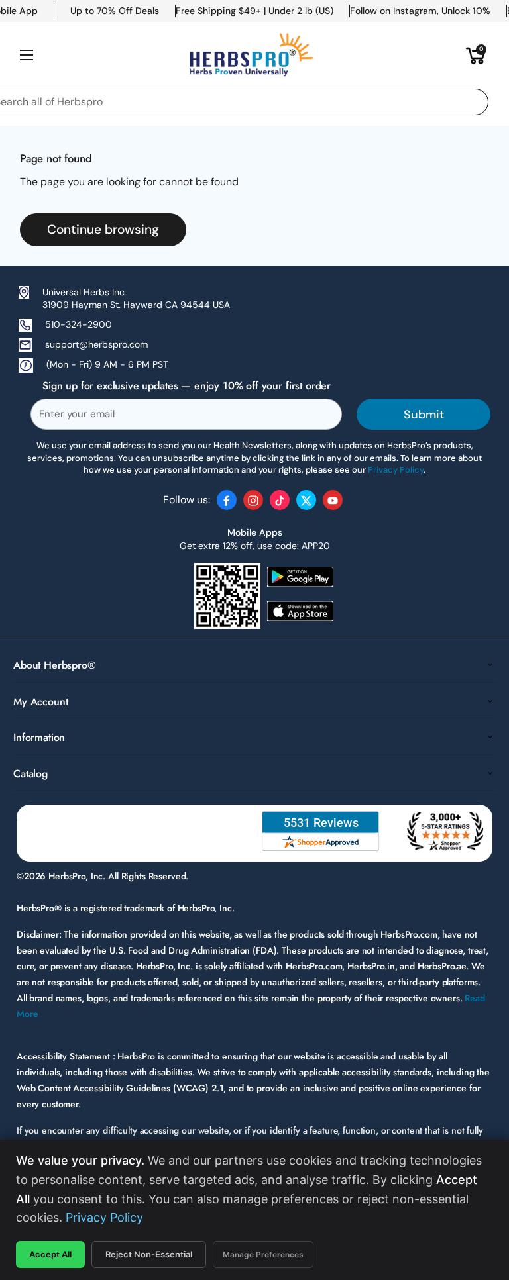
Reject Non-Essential (148, 1254)
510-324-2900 (78, 324)
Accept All (50, 1254)
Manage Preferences (263, 1254)
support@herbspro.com (96, 344)
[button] (476, 55)
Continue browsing (103, 229)
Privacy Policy (104, 1217)
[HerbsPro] (251, 55)
